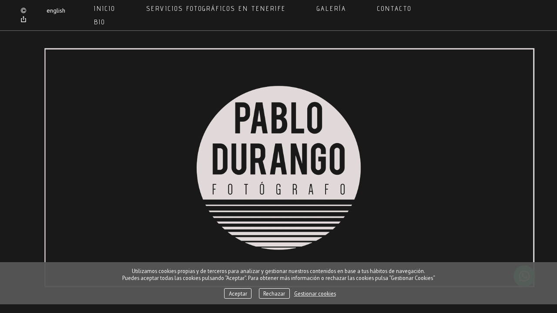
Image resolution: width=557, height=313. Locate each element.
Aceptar (238, 293)
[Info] (23, 10)
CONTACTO (394, 8)
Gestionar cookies (315, 293)
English (56, 10)
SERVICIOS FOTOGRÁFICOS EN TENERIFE (216, 8)
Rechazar (274, 293)
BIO (99, 22)
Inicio (104, 8)
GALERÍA (331, 8)
